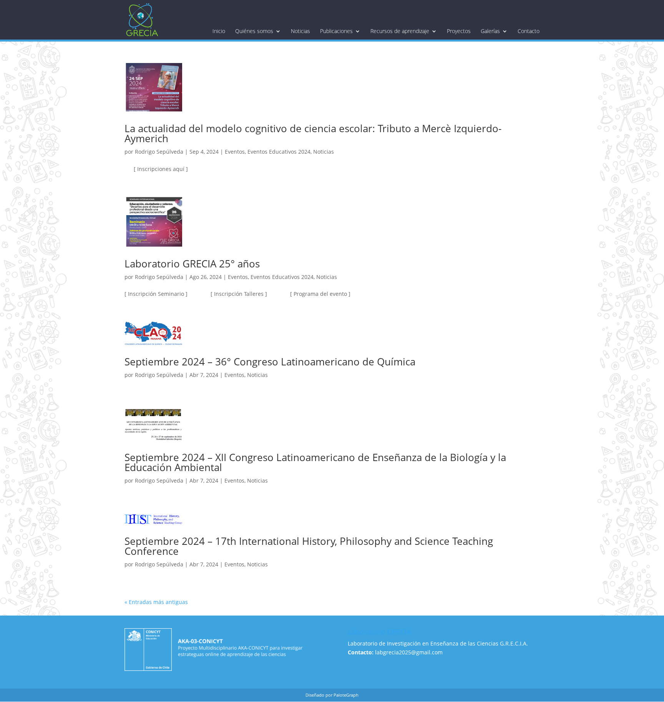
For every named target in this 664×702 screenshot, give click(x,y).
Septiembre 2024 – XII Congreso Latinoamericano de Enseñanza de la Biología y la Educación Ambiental (315, 462)
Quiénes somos (254, 31)
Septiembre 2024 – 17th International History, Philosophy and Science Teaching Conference (308, 546)
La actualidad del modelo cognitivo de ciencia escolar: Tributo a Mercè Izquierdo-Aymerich (312, 133)
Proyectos (459, 31)
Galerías (490, 31)
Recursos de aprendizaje (399, 31)
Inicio (218, 31)
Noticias (300, 31)
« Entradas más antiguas (156, 602)
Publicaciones (336, 31)
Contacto (529, 31)
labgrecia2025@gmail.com (409, 652)
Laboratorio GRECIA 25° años (192, 264)
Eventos (235, 151)
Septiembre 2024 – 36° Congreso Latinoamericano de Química (269, 361)
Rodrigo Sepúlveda (159, 151)
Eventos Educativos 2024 (278, 151)
